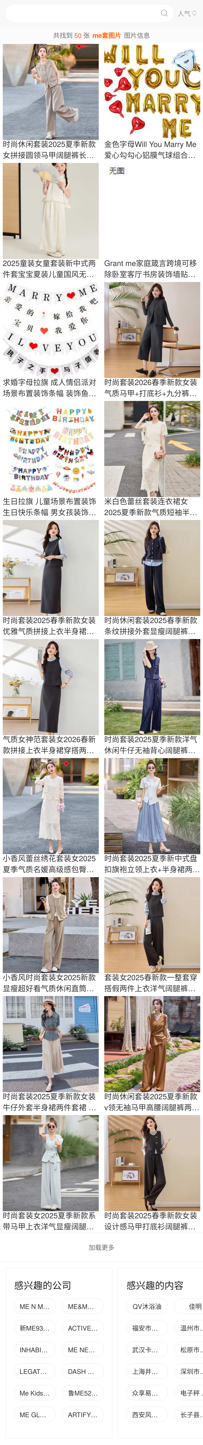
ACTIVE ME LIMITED (99, 1327)
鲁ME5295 (83, 1392)
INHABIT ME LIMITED (52, 1349)
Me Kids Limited (43, 1392)
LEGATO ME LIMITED (52, 1371)
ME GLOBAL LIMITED (52, 1414)
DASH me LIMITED (96, 1371)
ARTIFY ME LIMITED (99, 1414)
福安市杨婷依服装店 (161, 1327)
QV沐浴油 (147, 1306)
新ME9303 (35, 1327)
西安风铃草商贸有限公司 (167, 1414)
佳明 (195, 1306)
